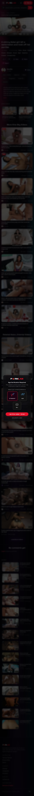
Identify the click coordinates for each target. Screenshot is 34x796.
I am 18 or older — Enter (17, 414)
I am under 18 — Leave (17, 417)
